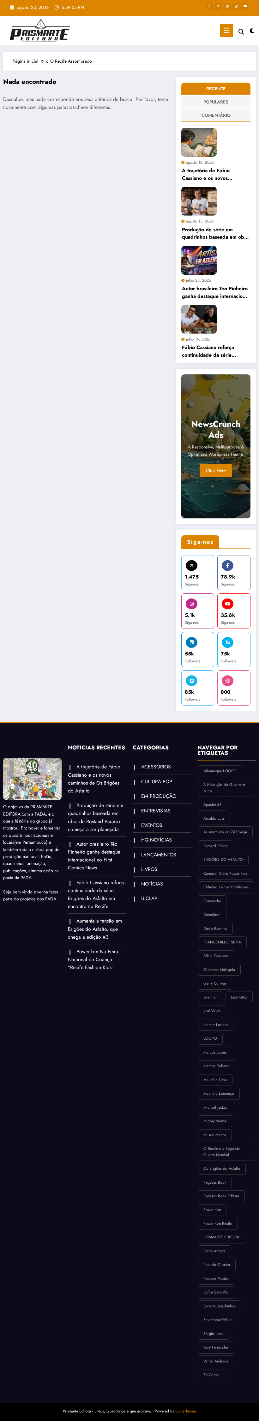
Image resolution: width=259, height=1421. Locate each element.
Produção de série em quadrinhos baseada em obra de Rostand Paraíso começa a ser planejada (215, 233)
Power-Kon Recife (217, 1223)
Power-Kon (212, 1209)
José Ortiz (239, 997)
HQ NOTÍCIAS (156, 839)
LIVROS (149, 869)
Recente (216, 88)
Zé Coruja (211, 1375)
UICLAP (149, 898)
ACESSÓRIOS (156, 766)
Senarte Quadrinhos (219, 1306)
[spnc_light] (252, 31)
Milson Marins (214, 1135)
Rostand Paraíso (216, 1278)
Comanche (212, 901)
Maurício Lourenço (218, 1093)
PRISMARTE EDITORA (221, 1237)
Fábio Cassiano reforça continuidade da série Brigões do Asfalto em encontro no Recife (208, 351)
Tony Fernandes (215, 1347)
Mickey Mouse (214, 1121)
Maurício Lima (215, 1080)
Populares (215, 102)
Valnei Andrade (215, 1361)
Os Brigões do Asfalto (221, 1168)
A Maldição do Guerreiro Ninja (224, 788)
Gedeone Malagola (219, 970)
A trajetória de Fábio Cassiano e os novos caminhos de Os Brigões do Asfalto (213, 174)
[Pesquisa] (241, 31)
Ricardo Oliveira (216, 1265)
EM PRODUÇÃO (158, 796)
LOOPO (210, 1038)
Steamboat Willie (217, 1320)
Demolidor (212, 914)
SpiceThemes (185, 1411)
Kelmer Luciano (216, 1025)
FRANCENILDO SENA (222, 942)
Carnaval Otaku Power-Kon (225, 873)
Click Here (216, 470)
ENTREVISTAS (156, 810)
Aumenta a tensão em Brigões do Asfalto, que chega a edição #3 (95, 928)
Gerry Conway (214, 983)
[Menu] (226, 30)
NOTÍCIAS (152, 883)
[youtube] (245, 6)
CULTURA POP (156, 781)
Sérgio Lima (213, 1333)
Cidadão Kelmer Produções (226, 887)
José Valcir (211, 1011)
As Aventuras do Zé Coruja (225, 832)
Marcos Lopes (214, 1052)
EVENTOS (151, 825)
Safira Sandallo (215, 1292)
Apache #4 (212, 804)
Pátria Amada (214, 1251)
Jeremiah (210, 997)
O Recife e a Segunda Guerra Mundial (221, 1152)
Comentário (216, 115)
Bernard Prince (215, 846)
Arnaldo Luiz (213, 818)
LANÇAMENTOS (158, 854)
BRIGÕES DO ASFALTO (223, 859)
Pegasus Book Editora (221, 1196)
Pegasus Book (214, 1182)
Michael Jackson (216, 1107)
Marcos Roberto (216, 1066)
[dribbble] (227, 6)
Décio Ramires (215, 928)
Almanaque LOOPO (220, 771)
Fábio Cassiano (215, 956)
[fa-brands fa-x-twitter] (218, 6)
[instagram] (236, 6)
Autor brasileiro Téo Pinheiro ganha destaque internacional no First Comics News (215, 292)
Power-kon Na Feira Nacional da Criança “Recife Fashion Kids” (93, 959)
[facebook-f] (209, 6)
